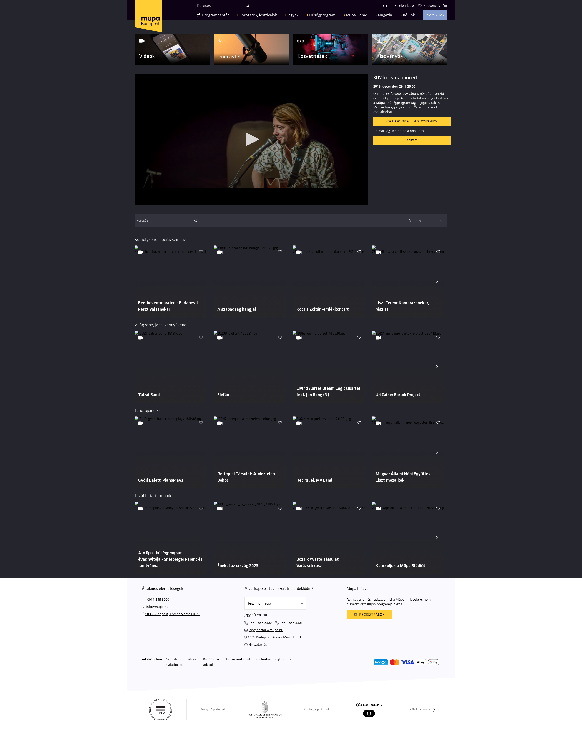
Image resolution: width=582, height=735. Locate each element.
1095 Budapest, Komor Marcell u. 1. (172, 614)
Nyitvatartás (257, 644)
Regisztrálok (372, 614)
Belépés (412, 140)
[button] (251, 139)
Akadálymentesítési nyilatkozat (181, 662)
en (385, 5)
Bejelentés (263, 659)
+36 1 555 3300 (260, 622)
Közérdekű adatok (211, 662)
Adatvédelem (152, 659)
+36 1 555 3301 (291, 622)
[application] (251, 139)
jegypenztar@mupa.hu (265, 630)
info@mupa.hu (157, 607)
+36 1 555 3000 (157, 599)
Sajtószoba (282, 659)
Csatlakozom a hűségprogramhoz (412, 121)
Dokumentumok (238, 659)
